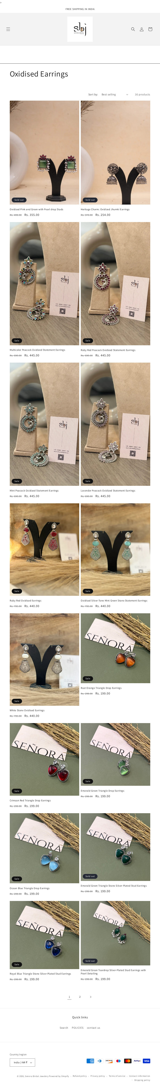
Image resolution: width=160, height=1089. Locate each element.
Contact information (139, 1076)
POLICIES (77, 1027)
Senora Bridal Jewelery (36, 1076)
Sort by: (93, 94)
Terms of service (117, 1076)
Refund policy (80, 1076)
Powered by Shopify (59, 1076)
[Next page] (90, 997)
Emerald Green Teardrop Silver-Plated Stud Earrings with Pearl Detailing (113, 972)
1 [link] (69, 997)
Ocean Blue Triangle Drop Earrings (30, 888)
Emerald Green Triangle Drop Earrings (102, 790)
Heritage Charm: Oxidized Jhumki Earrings (105, 209)
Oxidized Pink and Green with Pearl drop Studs (36, 209)
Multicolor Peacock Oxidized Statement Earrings (37, 350)
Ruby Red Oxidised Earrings (25, 600)
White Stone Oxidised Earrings (27, 710)
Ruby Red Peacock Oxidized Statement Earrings (108, 350)
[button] (8, 29)
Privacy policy (98, 1076)
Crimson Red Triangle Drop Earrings (30, 800)
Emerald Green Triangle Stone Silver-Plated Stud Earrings (114, 885)
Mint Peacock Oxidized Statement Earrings (34, 490)
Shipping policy (142, 1080)
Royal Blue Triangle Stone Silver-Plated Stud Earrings (40, 973)
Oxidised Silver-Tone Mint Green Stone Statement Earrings (114, 600)
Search (64, 1027)
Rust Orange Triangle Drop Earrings (101, 688)
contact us (93, 1027)
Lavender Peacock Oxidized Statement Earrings (108, 490)
